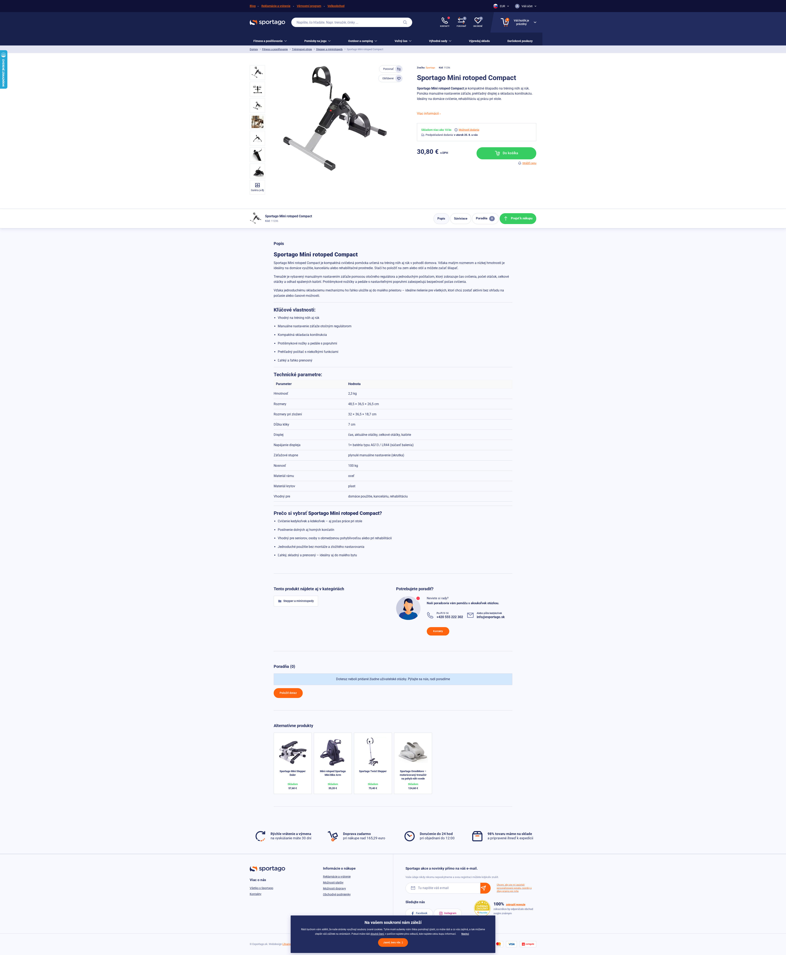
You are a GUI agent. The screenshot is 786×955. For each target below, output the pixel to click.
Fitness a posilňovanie (275, 49)
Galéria (257, 190)
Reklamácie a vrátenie (275, 6)
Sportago (430, 67)
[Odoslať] (485, 888)
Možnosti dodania (469, 129)
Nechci (465, 933)
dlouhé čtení (377, 933)
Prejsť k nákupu (521, 218)
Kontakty (438, 631)
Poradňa (484, 218)
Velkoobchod (336, 6)
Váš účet (527, 6)
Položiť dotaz (288, 692)
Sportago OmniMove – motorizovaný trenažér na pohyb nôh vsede (413, 775)
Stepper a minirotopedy (329, 49)
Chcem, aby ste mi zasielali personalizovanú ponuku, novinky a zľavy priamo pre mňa (514, 888)
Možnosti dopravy (334, 888)
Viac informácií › (429, 114)
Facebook (421, 913)
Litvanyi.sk (288, 944)
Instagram (450, 913)
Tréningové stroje (302, 49)
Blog (253, 6)
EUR (502, 6)
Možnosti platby (333, 882)
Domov (254, 49)
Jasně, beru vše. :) (393, 942)
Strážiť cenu (529, 163)
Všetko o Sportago (261, 888)
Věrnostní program (309, 6)
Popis (441, 218)
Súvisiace (460, 218)
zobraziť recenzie (515, 904)
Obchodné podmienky (337, 894)
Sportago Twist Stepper (373, 771)
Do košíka (510, 153)
